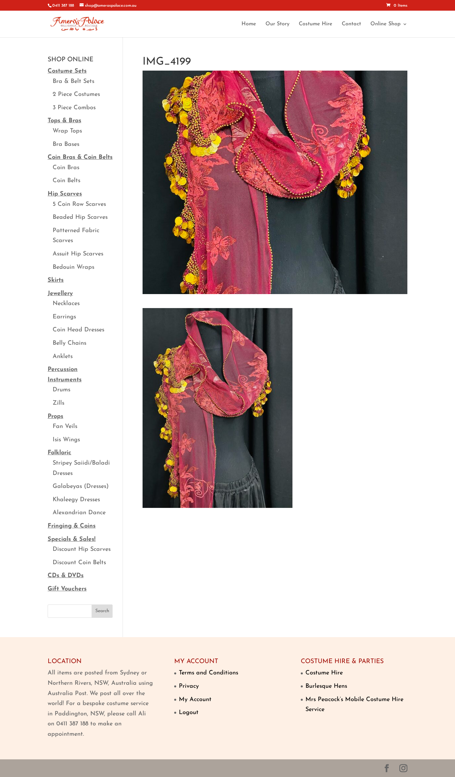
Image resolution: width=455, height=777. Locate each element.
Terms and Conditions (208, 673)
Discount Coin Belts (79, 563)
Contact (351, 24)
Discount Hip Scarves (82, 550)
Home (248, 24)
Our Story (277, 24)
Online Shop (385, 24)
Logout (189, 713)
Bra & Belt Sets (73, 82)
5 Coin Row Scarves (79, 204)
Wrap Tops (67, 131)
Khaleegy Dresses (76, 500)
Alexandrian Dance (79, 513)
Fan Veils (65, 427)
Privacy (189, 686)
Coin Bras (66, 168)
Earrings (64, 317)
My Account (195, 700)
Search (102, 610)
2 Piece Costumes (76, 95)
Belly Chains (69, 343)
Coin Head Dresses (78, 330)
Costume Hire (315, 24)
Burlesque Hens (326, 686)
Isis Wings (66, 440)
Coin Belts (66, 181)
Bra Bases (66, 145)
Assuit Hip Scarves (78, 254)
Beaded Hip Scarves (80, 217)
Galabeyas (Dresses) (81, 487)
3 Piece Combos (74, 108)
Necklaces (66, 304)
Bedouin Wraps (73, 267)
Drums (61, 390)
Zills (58, 403)
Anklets (63, 357)
